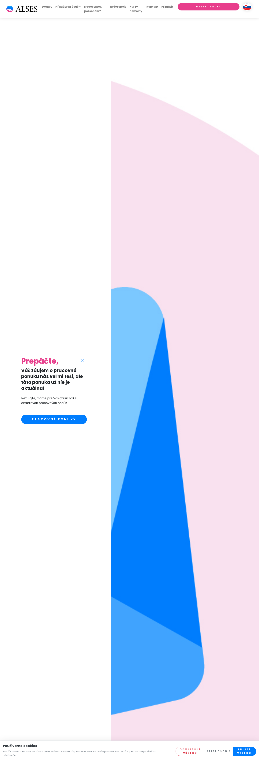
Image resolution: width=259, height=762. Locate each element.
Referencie (118, 7)
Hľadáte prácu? (67, 7)
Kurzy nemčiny (136, 9)
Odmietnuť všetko (190, 751)
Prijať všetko (244, 751)
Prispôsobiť (218, 751)
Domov (47, 7)
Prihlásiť (167, 7)
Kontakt (152, 7)
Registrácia (208, 6)
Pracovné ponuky (54, 419)
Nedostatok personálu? (93, 9)
